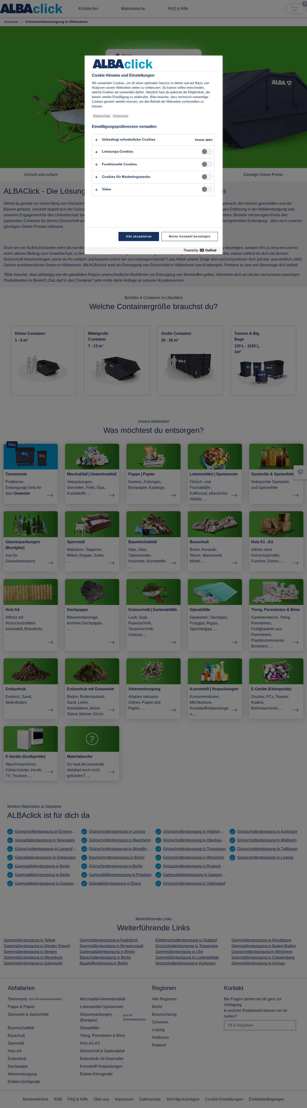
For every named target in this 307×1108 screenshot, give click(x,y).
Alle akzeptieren (139, 236)
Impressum (120, 116)
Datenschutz (102, 116)
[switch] (207, 152)
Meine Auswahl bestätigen (189, 236)
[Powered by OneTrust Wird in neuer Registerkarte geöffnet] (202, 251)
